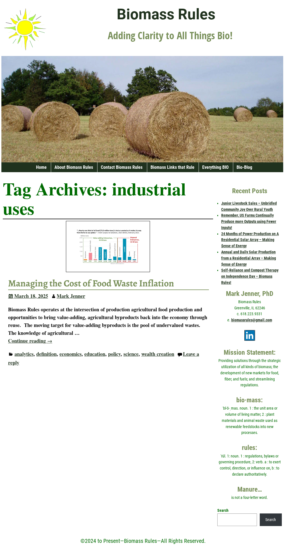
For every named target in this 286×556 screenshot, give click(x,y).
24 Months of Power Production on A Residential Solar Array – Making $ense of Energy (250, 240)
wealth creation (157, 354)
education (94, 354)
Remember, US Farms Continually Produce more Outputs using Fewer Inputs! (248, 221)
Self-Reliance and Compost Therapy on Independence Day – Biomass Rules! (249, 276)
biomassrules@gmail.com (251, 320)
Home (41, 167)
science (131, 354)
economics (70, 354)
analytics (24, 354)
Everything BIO (215, 167)
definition (46, 354)
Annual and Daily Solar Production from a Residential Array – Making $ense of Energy (248, 258)
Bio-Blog (244, 167)
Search (222, 510)
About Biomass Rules (73, 167)
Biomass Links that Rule (172, 167)
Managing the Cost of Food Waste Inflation (91, 283)
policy (114, 354)
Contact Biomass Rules (121, 167)
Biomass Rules (166, 14)
